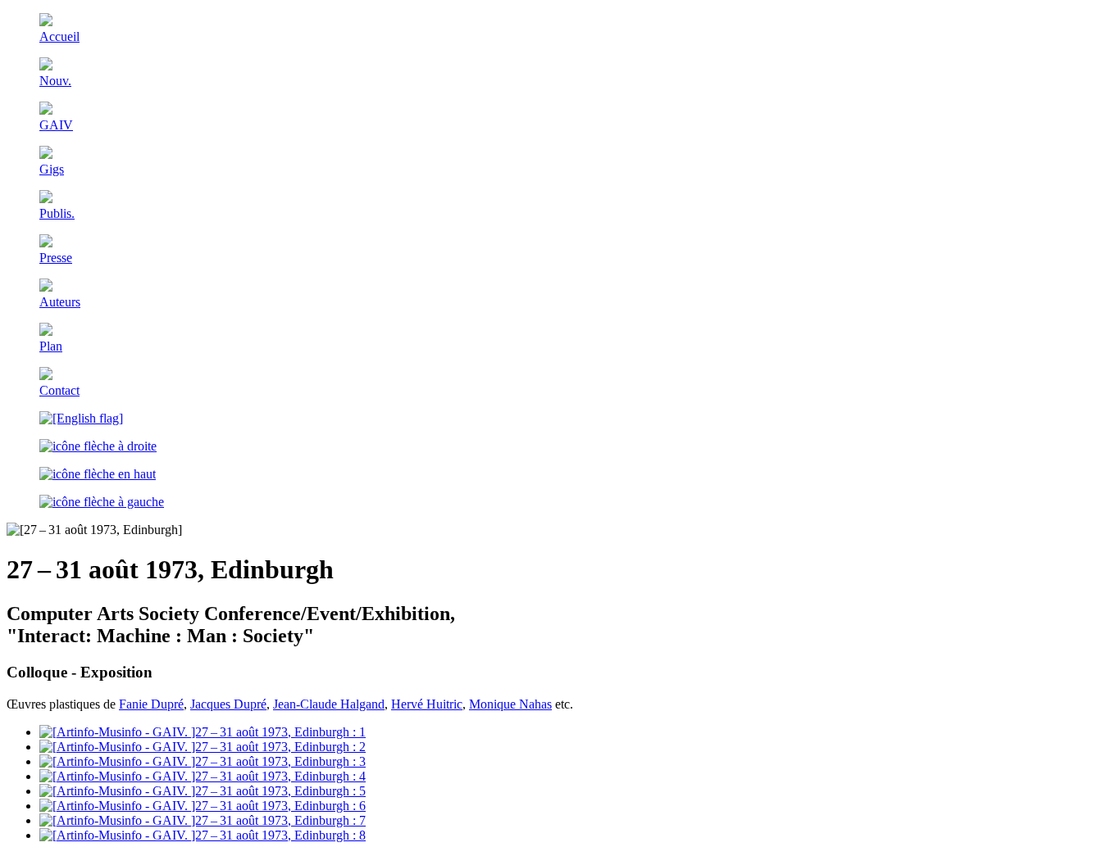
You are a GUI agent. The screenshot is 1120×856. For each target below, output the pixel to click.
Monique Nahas (510, 704)
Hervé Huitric (426, 704)
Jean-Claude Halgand (329, 704)
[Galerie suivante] (98, 446)
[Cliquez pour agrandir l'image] (202, 732)
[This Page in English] (81, 418)
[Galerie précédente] (101, 502)
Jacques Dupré (228, 704)
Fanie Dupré (151, 704)
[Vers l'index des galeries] (97, 474)
